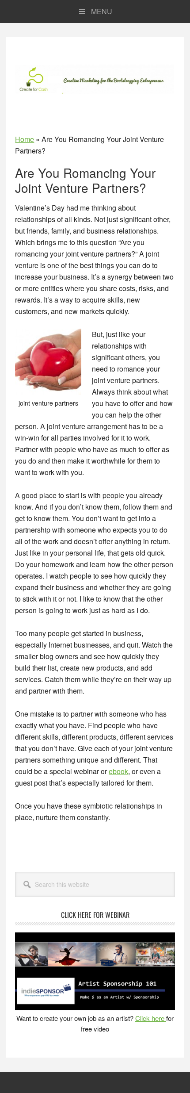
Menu (101, 11)
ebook (118, 771)
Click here (150, 1018)
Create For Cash (95, 79)
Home (24, 139)
